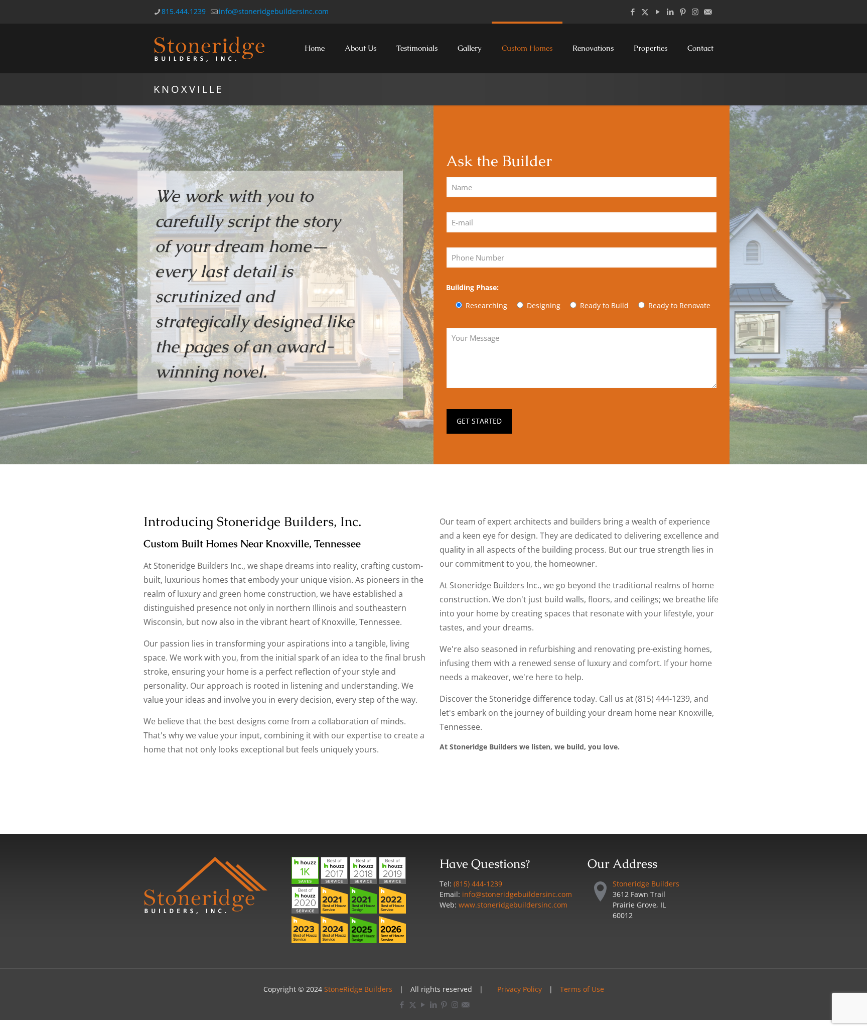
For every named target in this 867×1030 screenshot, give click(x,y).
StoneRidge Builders (358, 989)
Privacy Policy (519, 989)
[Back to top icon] (818, 1009)
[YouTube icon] (657, 12)
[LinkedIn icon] (670, 12)
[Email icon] (707, 12)
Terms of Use (582, 989)
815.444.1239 (184, 11)
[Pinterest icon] (682, 12)
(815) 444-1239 (478, 883)
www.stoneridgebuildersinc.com (513, 905)
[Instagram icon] (695, 12)
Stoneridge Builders (646, 883)
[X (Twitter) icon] (645, 12)
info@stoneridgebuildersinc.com (274, 11)
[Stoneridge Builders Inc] (210, 48)
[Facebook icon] (632, 12)
